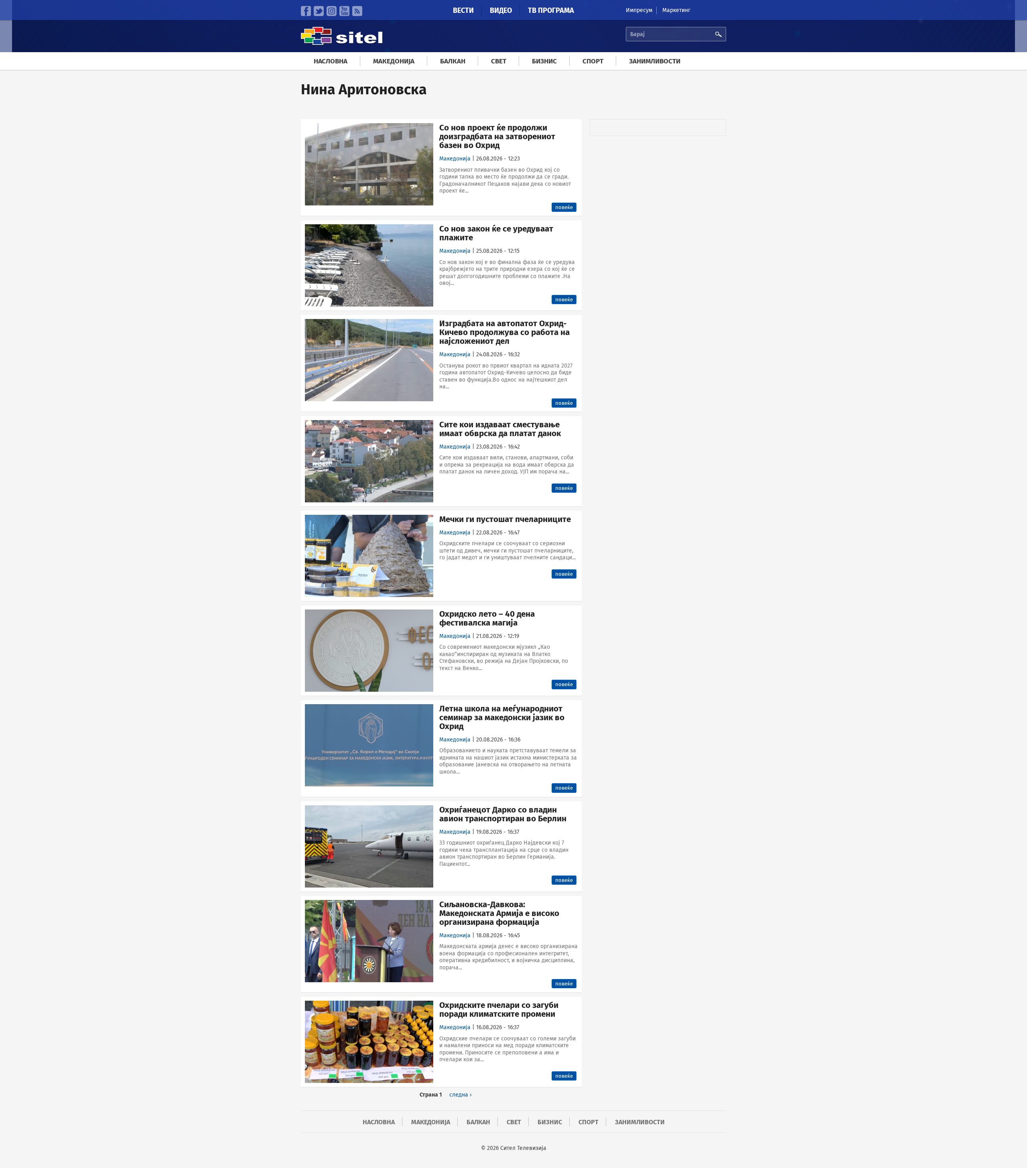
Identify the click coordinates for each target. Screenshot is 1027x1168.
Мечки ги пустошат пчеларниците (505, 519)
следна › (460, 1094)
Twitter (319, 11)
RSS (357, 11)
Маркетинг (676, 10)
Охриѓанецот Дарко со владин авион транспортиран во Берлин (502, 814)
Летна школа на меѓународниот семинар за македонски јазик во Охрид (501, 717)
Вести (463, 10)
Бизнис (544, 61)
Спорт (593, 61)
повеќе (564, 207)
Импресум (639, 10)
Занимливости (654, 61)
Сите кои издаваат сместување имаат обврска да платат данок (500, 429)
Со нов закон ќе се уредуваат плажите (496, 233)
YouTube (344, 11)
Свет (498, 61)
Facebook (306, 11)
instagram (332, 11)
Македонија (393, 61)
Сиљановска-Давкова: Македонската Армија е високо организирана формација (499, 913)
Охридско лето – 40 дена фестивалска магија (487, 618)
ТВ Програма (551, 10)
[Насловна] (341, 44)
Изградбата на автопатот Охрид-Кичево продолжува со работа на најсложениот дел (504, 332)
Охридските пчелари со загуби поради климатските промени (498, 1009)
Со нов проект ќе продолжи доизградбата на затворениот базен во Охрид (497, 136)
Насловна (330, 61)
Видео (501, 10)
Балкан (452, 61)
